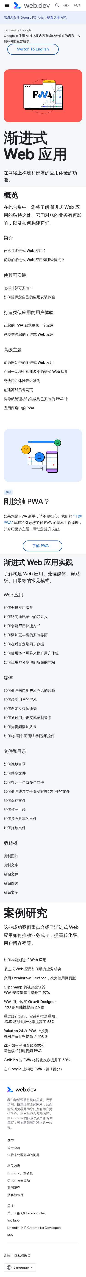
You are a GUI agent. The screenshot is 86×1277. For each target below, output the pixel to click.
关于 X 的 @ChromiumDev (26, 1213)
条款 (7, 1255)
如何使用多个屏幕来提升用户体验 (31, 653)
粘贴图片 (11, 883)
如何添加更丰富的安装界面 (26, 635)
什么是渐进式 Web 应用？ (25, 251)
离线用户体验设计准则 (22, 381)
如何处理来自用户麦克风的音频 (29, 690)
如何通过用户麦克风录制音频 (27, 718)
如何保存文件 (15, 800)
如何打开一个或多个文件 (24, 782)
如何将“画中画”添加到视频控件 (29, 736)
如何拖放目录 (15, 764)
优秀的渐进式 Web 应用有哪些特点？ (34, 260)
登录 (77, 5)
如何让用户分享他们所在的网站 (29, 662)
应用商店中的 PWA (19, 408)
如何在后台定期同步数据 (24, 644)
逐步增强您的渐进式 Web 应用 (29, 334)
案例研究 (13, 1188)
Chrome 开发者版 (20, 1173)
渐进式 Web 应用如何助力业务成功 (32, 969)
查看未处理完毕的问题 (23, 1155)
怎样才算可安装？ (18, 288)
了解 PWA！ (42, 546)
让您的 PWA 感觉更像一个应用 (29, 325)
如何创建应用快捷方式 (22, 626)
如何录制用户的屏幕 (20, 699)
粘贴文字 (11, 892)
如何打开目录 (15, 809)
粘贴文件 (11, 874)
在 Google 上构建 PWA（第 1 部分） (34, 1069)
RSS (10, 1235)
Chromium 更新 (18, 1180)
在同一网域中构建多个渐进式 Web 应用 (36, 372)
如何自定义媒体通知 (20, 708)
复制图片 (11, 856)
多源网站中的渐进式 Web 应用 (29, 362)
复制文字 (11, 865)
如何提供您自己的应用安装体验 (29, 297)
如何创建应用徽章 (18, 608)
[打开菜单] (7, 5)
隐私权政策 (22, 1255)
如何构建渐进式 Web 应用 (25, 960)
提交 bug (13, 1148)
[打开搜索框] (57, 5)
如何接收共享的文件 (20, 819)
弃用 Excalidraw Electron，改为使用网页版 (40, 978)
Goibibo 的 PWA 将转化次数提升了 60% (37, 1060)
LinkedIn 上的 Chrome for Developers (34, 1228)
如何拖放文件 (15, 828)
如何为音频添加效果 (20, 727)
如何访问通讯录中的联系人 (26, 617)
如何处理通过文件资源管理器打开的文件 (37, 791)
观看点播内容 (56, 17)
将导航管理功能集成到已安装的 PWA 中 (36, 399)
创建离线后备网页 (18, 390)
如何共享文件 (15, 773)
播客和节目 (15, 1195)
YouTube (13, 1220)
